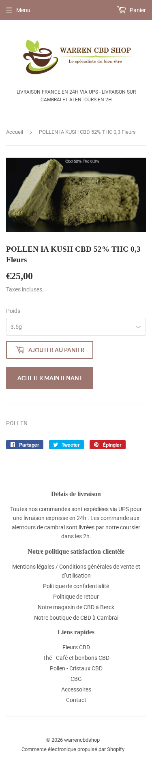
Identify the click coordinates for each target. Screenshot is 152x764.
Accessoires (76, 689)
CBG (76, 679)
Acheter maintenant (49, 378)
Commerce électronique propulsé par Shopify (72, 749)
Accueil (14, 132)
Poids (13, 311)
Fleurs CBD (76, 647)
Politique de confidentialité (76, 586)
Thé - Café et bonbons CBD (76, 658)
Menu (23, 10)
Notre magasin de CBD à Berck (76, 607)
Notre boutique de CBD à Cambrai (76, 617)
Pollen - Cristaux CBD (76, 668)
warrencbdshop (82, 740)
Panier (137, 10)
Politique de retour (76, 596)
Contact (76, 700)
